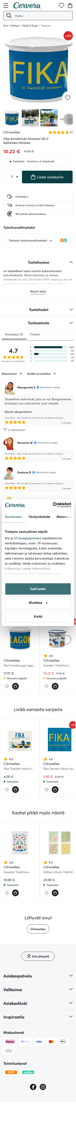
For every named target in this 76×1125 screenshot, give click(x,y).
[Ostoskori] (70, 5)
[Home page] (27, 7)
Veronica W (25, 442)
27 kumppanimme (27, 538)
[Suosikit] (61, 5)
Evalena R (24, 472)
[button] (9, 15)
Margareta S (26, 387)
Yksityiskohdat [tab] (39, 516)
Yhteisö (35, 334)
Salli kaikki (38, 588)
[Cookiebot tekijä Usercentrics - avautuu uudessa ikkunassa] (53, 505)
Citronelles (38, 929)
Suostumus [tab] (13, 516)
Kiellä (38, 616)
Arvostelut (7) (14, 334)
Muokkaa (35, 602)
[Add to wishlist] (67, 97)
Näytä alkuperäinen (18, 412)
